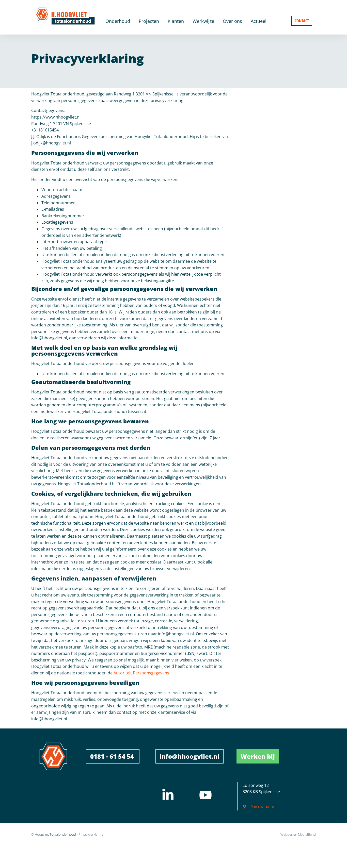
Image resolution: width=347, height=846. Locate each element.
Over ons (232, 21)
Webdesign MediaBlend (298, 834)
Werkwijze (203, 21)
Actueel (258, 21)
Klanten (176, 21)
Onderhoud (117, 21)
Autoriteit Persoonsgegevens (141, 673)
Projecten (149, 21)
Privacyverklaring (90, 834)
